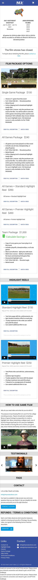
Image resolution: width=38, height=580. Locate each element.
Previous (2, 465)
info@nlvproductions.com (9, 494)
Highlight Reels (5, 547)
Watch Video (25, 129)
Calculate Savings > (16, 236)
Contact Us (4, 545)
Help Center (4, 553)
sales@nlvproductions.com (28, 547)
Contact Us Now (8, 506)
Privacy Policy (5, 557)
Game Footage (5, 551)
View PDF (7, 529)
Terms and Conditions (8, 555)
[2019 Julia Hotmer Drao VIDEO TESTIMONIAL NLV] (19, 464)
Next (36, 465)
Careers (3, 549)
